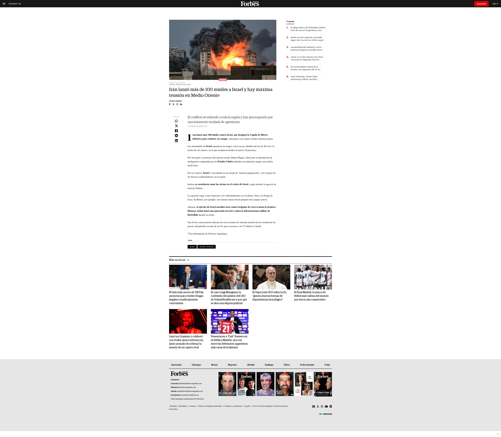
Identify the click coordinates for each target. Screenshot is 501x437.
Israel (192, 246)
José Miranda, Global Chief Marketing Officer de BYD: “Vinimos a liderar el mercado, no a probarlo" (307, 78)
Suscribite (481, 4)
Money (214, 365)
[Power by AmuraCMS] (325, 414)
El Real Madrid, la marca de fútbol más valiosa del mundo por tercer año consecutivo (311, 296)
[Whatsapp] (176, 121)
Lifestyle (251, 365)
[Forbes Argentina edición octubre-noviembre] (303, 384)
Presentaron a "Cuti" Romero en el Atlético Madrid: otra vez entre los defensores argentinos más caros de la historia (229, 342)
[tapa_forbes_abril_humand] (246, 384)
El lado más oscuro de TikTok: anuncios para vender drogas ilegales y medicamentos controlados (186, 298)
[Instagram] (322, 407)
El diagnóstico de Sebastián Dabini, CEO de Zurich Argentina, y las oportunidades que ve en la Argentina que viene (308, 29)
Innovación (176, 365)
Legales (247, 406)
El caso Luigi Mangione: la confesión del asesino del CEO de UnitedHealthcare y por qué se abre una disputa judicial (229, 298)
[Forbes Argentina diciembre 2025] (284, 384)
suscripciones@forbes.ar (190, 395)
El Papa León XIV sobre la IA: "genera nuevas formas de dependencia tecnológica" (269, 296)
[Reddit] (176, 135)
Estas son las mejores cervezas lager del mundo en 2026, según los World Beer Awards (307, 38)
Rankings (269, 365)
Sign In (495, 3)
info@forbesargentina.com (186, 387)
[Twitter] (176, 125)
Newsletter (183, 406)
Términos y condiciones (233, 406)
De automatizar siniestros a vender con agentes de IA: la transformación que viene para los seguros (307, 68)
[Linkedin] (176, 140)
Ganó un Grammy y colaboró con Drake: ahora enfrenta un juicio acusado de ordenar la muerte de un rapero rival (186, 342)
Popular (290, 21)
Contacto (192, 406)
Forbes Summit (307, 365)
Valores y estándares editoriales (210, 406)
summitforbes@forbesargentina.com (190, 391)
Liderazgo (196, 365)
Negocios (232, 365)
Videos (287, 365)
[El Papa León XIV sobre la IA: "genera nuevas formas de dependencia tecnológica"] (271, 277)
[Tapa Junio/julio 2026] (227, 384)
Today (327, 365)
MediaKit (173, 406)
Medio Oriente (206, 246)
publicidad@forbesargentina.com (190, 383)
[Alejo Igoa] (265, 384)
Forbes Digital (175, 101)
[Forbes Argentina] (250, 3)
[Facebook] (176, 130)
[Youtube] (326, 407)
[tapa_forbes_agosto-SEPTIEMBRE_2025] (322, 384)
